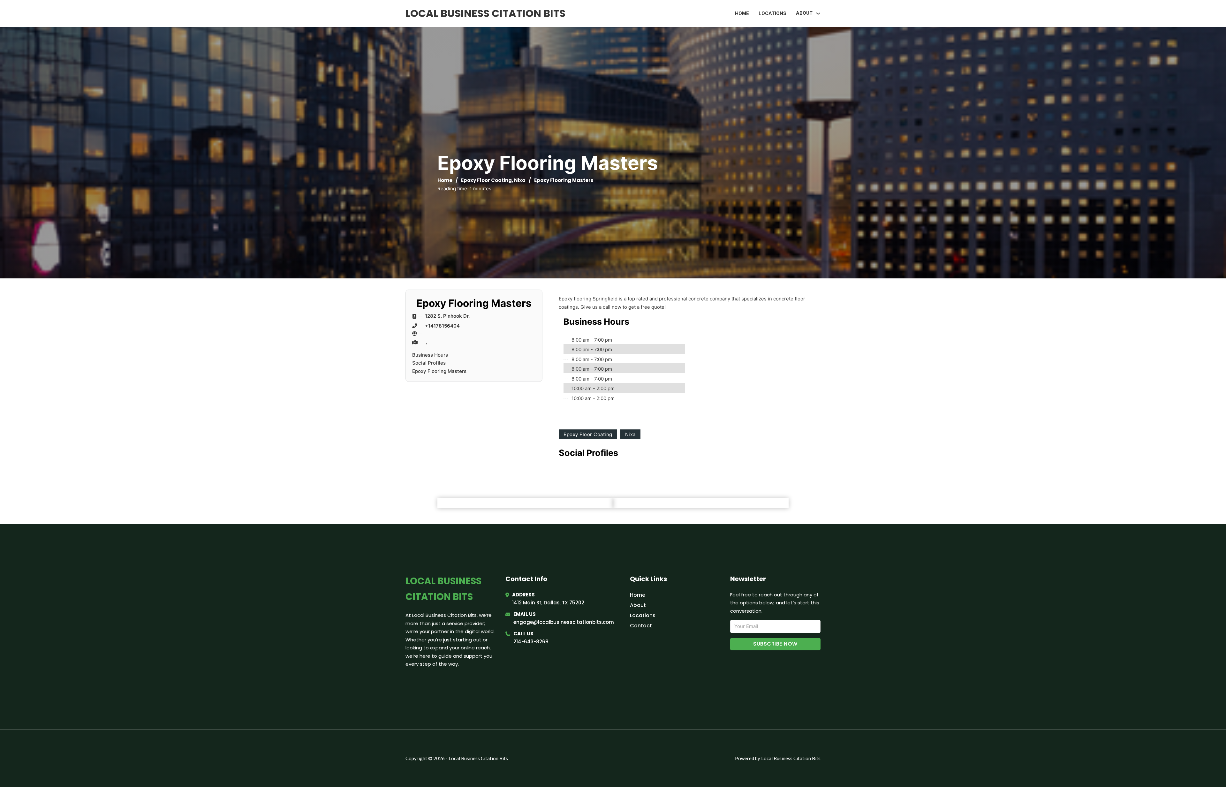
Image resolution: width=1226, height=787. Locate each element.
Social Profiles (429, 363)
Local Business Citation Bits (485, 13)
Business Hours (430, 355)
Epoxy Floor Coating (486, 180)
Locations (772, 13)
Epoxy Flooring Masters (439, 371)
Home (742, 13)
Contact (641, 625)
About (638, 605)
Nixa (520, 180)
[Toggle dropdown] (818, 13)
